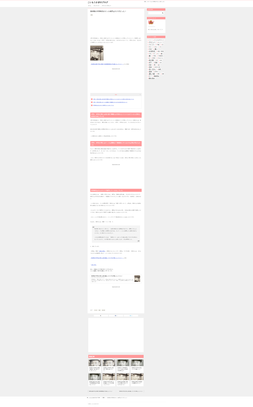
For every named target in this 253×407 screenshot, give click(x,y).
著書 (158, 73)
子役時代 (160, 56)
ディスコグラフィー (159, 40)
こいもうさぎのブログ (98, 2)
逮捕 (163, 73)
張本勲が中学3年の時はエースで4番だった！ (137, 368)
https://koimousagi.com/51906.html (98, 277)
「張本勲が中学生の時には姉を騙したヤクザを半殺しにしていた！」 (107, 258)
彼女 (161, 60)
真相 (150, 71)
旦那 (155, 62)
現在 (150, 67)
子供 (154, 56)
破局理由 (156, 71)
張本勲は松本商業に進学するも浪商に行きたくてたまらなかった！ (123, 383)
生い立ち (152, 69)
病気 (159, 69)
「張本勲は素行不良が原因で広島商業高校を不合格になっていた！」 (107, 64)
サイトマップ (96, 5)
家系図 (153, 58)
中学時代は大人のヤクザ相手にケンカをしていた (103, 105)
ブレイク (151, 44)
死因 (150, 65)
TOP (94, 397)
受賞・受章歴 (161, 51)
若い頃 (103, 310)
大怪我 (150, 53)
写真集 (150, 49)
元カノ (150, 46)
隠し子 (150, 76)
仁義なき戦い (102, 251)
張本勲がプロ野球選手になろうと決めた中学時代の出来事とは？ (123, 369)
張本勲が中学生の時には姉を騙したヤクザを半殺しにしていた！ (107, 276)
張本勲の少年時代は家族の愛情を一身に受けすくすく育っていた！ (94, 369)
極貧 (161, 62)
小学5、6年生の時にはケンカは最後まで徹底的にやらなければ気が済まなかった (110, 102)
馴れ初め (152, 78)
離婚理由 (156, 76)
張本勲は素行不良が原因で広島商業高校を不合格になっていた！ (94, 383)
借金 (162, 44)
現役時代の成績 (157, 67)
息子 (150, 62)
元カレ (156, 46)
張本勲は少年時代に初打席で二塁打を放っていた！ (108, 369)
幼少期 (151, 60)
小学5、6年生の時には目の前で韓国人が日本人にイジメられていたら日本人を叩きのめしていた (113, 99)
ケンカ (96, 310)
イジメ (150, 40)
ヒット (160, 42)
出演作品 (152, 51)
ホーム (89, 5)
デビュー (152, 42)
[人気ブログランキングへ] (151, 23)
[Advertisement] (116, 26)
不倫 (158, 44)
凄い (99, 310)
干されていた (160, 58)
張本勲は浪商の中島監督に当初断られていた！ (137, 382)
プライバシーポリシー (106, 5)
